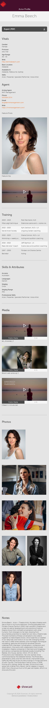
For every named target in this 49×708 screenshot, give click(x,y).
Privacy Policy (33, 695)
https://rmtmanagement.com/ (13, 108)
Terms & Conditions (19, 695)
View (14, 447)
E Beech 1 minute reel (10, 405)
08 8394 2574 (7, 97)
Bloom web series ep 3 (10, 373)
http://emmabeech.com (11, 62)
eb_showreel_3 (7, 341)
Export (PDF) (9, 29)
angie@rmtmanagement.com (13, 102)
